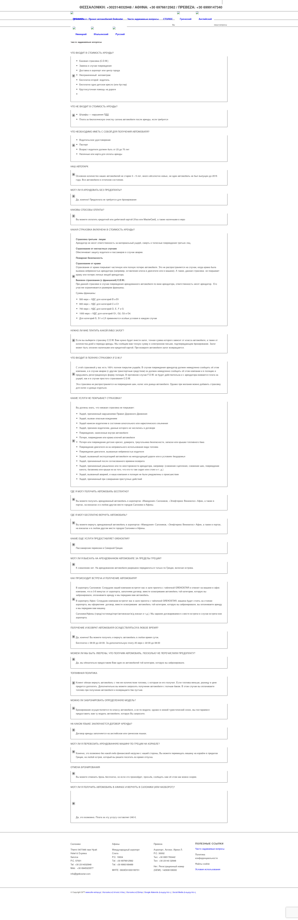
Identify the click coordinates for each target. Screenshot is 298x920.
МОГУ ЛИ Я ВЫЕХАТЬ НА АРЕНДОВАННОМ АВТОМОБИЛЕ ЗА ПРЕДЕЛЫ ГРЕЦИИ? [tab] (116, 558)
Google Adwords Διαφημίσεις (157, 892)
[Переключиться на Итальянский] (100, 34)
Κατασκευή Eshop (135, 892)
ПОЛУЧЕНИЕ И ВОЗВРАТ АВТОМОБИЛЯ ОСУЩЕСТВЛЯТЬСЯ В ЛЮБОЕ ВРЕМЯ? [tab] (114, 627)
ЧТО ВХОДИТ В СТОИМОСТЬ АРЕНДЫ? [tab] (92, 52)
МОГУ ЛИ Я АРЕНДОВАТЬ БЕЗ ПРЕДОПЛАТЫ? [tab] (96, 189)
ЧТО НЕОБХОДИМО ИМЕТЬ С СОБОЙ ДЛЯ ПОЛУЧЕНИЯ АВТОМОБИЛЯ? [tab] (110, 131)
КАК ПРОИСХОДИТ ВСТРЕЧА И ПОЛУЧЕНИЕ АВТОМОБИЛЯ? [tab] (104, 578)
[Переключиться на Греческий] (184, 19)
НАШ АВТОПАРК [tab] (79, 166)
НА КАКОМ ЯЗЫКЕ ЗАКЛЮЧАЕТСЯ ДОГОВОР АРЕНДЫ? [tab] (101, 723)
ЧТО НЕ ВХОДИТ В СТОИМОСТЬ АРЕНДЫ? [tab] (94, 106)
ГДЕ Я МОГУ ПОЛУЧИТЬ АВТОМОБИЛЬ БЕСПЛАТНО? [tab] (100, 491)
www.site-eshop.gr (93, 892)
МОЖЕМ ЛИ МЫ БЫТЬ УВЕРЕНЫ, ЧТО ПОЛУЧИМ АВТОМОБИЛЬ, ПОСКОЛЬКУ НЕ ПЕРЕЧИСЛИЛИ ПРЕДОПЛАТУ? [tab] (133, 653)
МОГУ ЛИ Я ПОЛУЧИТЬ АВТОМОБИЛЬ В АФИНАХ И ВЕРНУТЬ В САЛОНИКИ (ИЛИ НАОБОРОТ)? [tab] (123, 787)
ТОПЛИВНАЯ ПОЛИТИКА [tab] (84, 673)
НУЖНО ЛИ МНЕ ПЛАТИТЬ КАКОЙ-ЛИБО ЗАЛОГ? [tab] (97, 330)
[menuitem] (78, 19)
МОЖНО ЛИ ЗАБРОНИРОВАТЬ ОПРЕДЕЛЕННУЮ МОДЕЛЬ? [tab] (103, 700)
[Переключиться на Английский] (204, 19)
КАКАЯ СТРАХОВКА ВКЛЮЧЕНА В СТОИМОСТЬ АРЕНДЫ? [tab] (103, 229)
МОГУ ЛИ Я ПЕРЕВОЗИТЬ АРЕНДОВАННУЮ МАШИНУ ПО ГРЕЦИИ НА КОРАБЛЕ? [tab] (115, 743)
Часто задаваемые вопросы (209, 848)
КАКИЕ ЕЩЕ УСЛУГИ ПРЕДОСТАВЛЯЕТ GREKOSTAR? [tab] (100, 538)
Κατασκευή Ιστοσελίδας (114, 892)
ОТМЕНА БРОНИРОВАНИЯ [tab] (85, 767)
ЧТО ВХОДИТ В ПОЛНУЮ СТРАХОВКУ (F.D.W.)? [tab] (96, 357)
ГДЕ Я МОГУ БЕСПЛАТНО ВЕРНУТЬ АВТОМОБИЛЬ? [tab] (99, 514)
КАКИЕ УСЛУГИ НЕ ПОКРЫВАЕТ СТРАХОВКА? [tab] (96, 398)
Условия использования (207, 869)
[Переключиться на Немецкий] (80, 34)
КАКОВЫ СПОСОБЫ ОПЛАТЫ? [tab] (87, 209)
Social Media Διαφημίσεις (184, 892)
